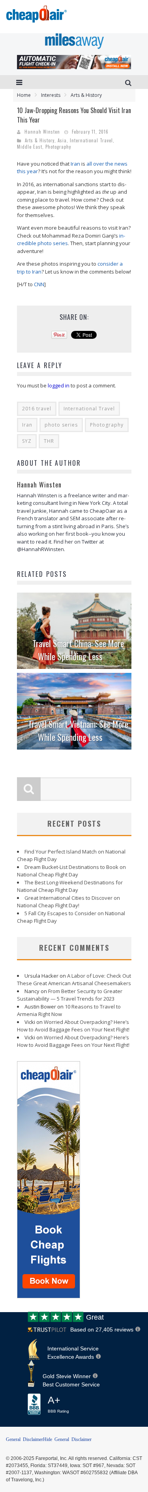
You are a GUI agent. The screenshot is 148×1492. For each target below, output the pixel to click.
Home (24, 95)
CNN (39, 284)
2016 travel (36, 408)
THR (49, 441)
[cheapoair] (35, 16)
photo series (61, 424)
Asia (62, 140)
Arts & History (39, 140)
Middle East (29, 147)
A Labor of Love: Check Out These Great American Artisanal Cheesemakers (74, 979)
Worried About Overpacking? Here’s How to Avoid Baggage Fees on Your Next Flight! (73, 1025)
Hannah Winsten (42, 131)
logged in (58, 385)
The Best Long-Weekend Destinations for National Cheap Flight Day (70, 886)
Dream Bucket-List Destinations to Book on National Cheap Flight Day (71, 870)
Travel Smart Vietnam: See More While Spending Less (78, 730)
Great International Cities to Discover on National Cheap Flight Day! (68, 901)
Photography (58, 147)
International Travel (91, 140)
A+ (58, 1404)
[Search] (129, 82)
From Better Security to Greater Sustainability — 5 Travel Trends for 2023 (69, 995)
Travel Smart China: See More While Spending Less (78, 650)
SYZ (27, 441)
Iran (75, 163)
